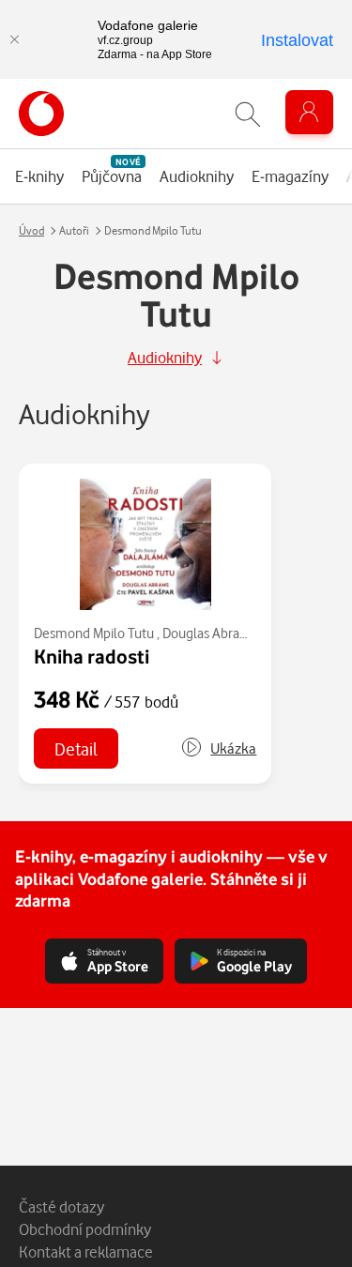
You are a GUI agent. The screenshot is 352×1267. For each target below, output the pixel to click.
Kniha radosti (91, 656)
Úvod (31, 230)
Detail (76, 748)
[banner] (41, 113)
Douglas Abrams (209, 633)
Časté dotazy (61, 1206)
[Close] (14, 39)
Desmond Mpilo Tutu (94, 633)
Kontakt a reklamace (86, 1251)
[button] (218, 748)
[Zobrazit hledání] (248, 114)
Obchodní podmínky (85, 1229)
